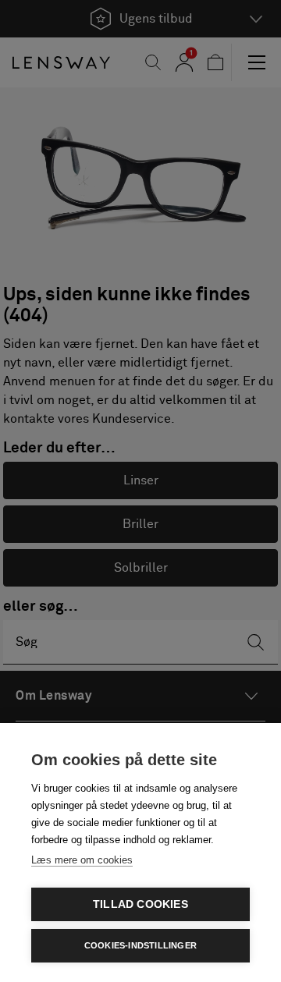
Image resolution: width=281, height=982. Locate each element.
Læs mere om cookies (82, 860)
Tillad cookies (140, 904)
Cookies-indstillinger (140, 945)
